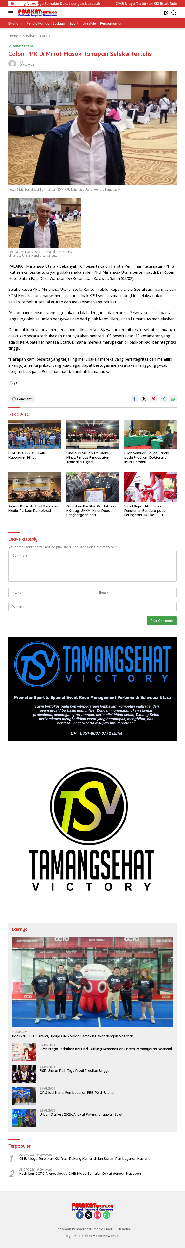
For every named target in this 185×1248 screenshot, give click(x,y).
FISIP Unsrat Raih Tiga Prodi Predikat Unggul (75, 1071)
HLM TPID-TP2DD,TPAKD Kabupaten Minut (27, 455)
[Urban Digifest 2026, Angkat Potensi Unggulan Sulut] (24, 1118)
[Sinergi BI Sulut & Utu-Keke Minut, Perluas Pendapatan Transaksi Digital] (92, 434)
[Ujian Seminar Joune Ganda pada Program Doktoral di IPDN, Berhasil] (150, 434)
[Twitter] (88, 1215)
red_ (22, 62)
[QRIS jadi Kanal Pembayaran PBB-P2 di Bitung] (24, 1096)
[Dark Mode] (166, 13)
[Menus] (11, 13)
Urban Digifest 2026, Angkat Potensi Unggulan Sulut (81, 1114)
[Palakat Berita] (37, 13)
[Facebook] (80, 1215)
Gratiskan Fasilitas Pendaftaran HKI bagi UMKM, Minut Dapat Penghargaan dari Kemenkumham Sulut (91, 510)
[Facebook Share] (134, 398)
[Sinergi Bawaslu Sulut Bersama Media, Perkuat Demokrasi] (34, 486)
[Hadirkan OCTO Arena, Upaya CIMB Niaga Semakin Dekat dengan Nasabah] (92, 982)
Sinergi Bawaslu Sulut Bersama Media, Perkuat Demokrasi (33, 508)
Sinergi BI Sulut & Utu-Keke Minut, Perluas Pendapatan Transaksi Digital (87, 457)
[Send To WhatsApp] (173, 398)
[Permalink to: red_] (12, 63)
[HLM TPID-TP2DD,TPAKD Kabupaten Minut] (34, 434)
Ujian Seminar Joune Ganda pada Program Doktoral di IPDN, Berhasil (146, 457)
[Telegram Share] (163, 398)
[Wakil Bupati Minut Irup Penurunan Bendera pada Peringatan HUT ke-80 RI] (150, 486)
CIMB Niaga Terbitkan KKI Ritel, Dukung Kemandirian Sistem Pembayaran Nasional (106, 1049)
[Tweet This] (144, 398)
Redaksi (124, 1229)
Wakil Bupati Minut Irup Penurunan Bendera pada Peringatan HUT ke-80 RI (145, 510)
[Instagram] (97, 1215)
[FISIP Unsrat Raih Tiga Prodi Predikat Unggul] (24, 1074)
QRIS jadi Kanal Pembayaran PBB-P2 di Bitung (77, 1092)
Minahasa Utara (20, 46)
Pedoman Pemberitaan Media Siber (84, 1229)
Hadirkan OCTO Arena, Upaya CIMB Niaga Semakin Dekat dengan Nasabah (73, 1036)
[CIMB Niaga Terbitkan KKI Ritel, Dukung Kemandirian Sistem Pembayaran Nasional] (24, 1052)
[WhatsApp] (106, 1215)
